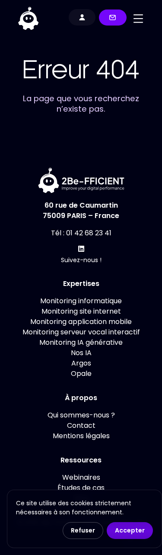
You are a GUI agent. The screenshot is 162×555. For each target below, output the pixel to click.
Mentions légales (81, 436)
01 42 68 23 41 (88, 233)
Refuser (83, 530)
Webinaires (81, 477)
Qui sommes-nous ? (81, 415)
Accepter (130, 530)
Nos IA (81, 353)
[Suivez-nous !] (81, 248)
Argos (81, 363)
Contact (81, 425)
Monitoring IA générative (81, 342)
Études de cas (81, 488)
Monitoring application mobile (81, 322)
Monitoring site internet (81, 311)
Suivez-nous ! (81, 260)
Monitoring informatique (81, 301)
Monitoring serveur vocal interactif (81, 332)
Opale (81, 374)
